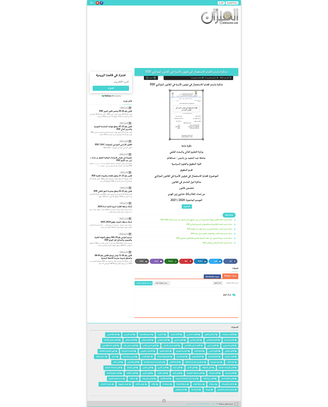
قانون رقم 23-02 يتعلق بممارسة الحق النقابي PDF (113, 191)
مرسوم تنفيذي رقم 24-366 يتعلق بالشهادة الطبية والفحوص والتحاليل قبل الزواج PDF (113, 239)
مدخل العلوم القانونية (116, 378)
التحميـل (187, 206)
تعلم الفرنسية (181, 356)
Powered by (117, 96)
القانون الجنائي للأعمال (111, 340)
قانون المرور (147, 373)
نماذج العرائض (179, 389)
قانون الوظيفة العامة (113, 373)
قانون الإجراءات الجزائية (226, 367)
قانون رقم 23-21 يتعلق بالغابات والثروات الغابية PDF (112, 176)
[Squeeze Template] (236, 404)
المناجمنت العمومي (147, 351)
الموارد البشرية (229, 356)
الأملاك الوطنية (175, 334)
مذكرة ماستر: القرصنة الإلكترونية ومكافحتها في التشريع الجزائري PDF (209, 224)
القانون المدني (213, 351)
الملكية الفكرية (164, 351)
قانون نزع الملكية (208, 378)
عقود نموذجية (215, 362)
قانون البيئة (176, 367)
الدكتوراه (161, 334)
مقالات (153, 384)
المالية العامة (198, 351)
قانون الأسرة (191, 367)
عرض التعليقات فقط (161, 283)
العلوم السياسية (229, 340)
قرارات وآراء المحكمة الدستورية (186, 378)
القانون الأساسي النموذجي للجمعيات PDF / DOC (113, 144)
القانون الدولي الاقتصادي (192, 345)
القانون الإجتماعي (212, 340)
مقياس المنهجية (123, 384)
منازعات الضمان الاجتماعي (225, 389)
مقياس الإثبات (139, 384)
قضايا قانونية (164, 378)
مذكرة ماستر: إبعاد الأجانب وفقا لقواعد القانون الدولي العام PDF (211, 233)
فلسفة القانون (174, 362)
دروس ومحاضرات (129, 356)
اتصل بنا (221, 3)
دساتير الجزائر (100, 356)
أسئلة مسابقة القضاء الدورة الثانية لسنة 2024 (115, 206)
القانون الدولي (211, 345)
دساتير (114, 356)
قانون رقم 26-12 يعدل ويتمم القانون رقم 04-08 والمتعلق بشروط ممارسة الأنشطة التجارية (113, 257)
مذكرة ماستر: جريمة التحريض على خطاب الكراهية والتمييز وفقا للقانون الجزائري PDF (204, 238)
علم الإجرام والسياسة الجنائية (194, 362)
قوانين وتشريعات (147, 378)
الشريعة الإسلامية (145, 334)
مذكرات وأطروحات (196, 77)
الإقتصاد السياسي (192, 334)
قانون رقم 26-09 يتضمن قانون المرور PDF (115, 111)
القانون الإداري (194, 340)
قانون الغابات (161, 373)
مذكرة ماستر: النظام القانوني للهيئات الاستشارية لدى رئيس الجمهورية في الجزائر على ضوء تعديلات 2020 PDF (196, 220)
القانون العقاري (229, 351)
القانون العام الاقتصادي (109, 345)
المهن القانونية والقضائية (107, 351)
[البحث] (92, 3)
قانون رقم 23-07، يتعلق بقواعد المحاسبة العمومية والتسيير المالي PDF (113, 128)
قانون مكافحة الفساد (227, 378)
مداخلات (132, 378)
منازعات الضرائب (105, 384)
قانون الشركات (213, 373)
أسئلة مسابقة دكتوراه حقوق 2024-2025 (116, 222)
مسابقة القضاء (197, 384)
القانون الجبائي (146, 340)
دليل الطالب (230, 362)
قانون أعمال (117, 362)
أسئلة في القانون (210, 334)
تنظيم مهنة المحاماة (163, 356)
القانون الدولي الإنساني (170, 345)
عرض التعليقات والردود (142, 283)
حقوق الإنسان (146, 356)
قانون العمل (176, 373)
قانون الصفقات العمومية (194, 373)
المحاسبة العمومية (181, 351)
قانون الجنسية (229, 373)
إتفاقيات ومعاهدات (228, 334)
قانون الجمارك (131, 367)
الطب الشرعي (128, 334)
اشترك (111, 88)
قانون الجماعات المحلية (112, 367)
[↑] (164, 401)
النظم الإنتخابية (213, 356)
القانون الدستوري (228, 345)
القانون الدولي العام (130, 345)
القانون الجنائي (130, 340)
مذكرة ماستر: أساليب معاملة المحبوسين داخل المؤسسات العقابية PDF (209, 229)
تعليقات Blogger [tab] (230, 276)
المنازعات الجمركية (128, 351)
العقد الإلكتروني (112, 334)
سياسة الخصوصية (232, 3)
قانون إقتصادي (132, 362)
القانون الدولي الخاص (149, 345)
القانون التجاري (162, 340)
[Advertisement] (164, 46)
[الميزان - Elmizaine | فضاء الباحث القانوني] (219, 16)
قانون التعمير (147, 367)
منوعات (208, 389)
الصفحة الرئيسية (211, 77)
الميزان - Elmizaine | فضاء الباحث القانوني (200, 404)
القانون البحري (178, 340)
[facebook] (101, 3)
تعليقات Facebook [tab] (212, 276)
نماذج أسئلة (195, 389)
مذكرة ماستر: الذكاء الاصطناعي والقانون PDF (217, 243)
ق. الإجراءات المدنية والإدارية (153, 362)
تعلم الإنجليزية (196, 356)
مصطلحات (166, 384)
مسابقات (212, 384)
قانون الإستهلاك (207, 367)
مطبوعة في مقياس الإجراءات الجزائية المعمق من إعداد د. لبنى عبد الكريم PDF (111, 159)
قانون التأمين (162, 367)
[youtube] (97, 3)
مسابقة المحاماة (181, 384)
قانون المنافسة (131, 373)
